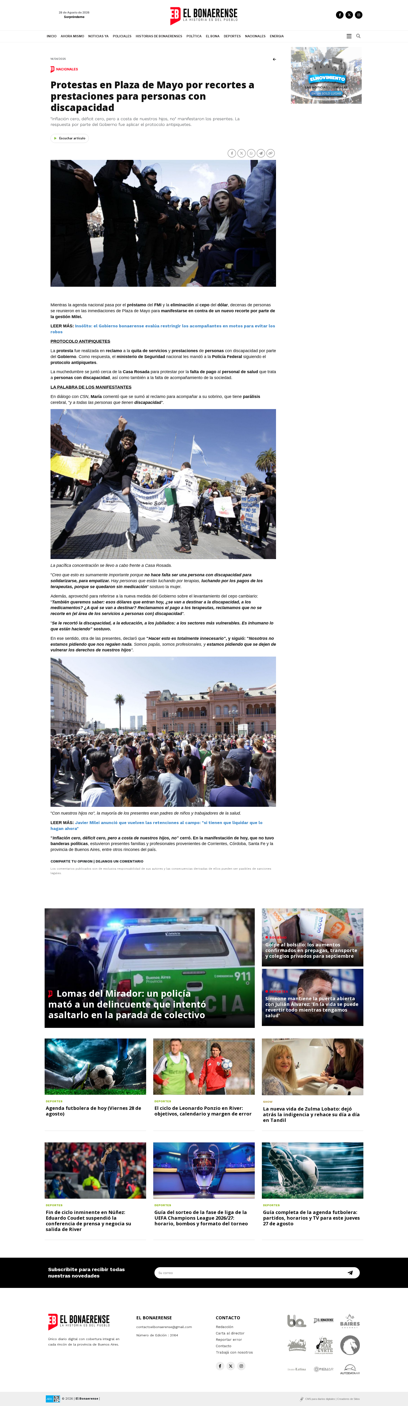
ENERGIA (277, 36)
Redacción (224, 1327)
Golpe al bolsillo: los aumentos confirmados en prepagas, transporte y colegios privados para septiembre (311, 950)
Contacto (223, 1346)
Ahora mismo (72, 36)
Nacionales (255, 36)
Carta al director (230, 1333)
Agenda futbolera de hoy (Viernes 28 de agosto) (93, 1111)
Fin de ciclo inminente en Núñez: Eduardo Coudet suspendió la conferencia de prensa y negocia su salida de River (88, 1220)
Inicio (51, 36)
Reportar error (229, 1340)
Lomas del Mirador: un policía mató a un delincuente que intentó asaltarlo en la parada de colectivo (127, 1004)
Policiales (122, 36)
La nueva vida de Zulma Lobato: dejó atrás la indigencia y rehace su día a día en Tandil (311, 1114)
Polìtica (194, 36)
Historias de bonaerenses (159, 36)
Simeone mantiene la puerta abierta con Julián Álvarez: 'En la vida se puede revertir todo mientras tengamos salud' (311, 1007)
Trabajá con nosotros (234, 1352)
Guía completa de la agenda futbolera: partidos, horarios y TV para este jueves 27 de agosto (311, 1218)
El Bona (213, 36)
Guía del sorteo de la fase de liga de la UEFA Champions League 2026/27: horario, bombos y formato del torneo (201, 1218)
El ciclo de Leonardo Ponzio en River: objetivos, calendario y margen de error (203, 1111)
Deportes (232, 36)
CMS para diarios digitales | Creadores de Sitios (332, 1398)
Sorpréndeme (74, 17)
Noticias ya (98, 36)
